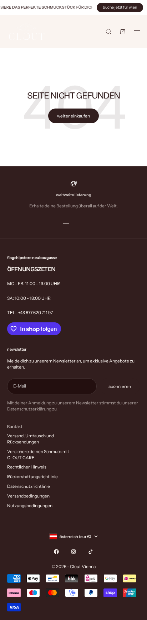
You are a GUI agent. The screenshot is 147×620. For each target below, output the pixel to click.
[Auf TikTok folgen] (90, 551)
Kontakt (14, 426)
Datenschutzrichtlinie (28, 486)
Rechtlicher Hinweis (26, 467)
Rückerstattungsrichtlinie (32, 476)
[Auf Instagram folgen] (73, 551)
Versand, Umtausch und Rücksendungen (30, 438)
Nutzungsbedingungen (29, 505)
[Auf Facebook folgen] (56, 551)
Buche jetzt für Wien (120, 7)
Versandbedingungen (28, 496)
